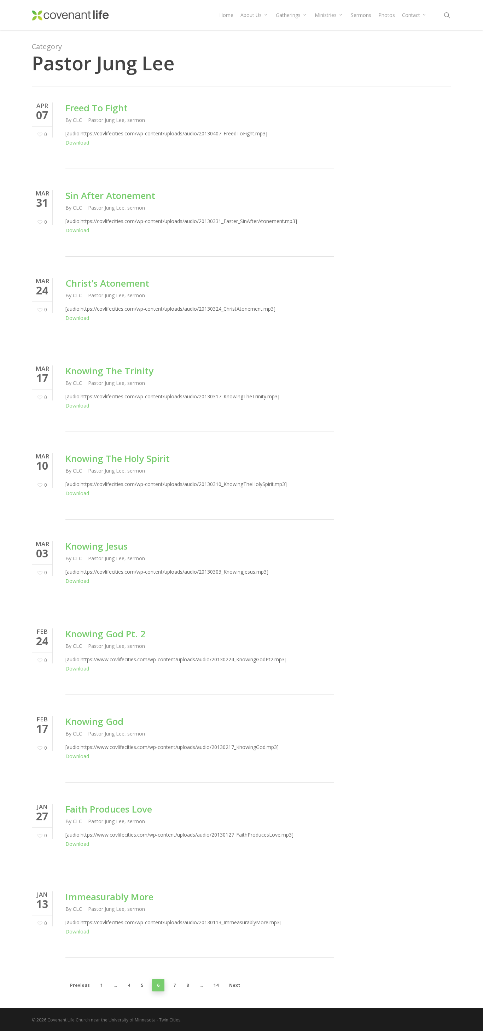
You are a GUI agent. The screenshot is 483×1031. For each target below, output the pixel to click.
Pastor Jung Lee (106, 120)
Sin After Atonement (110, 195)
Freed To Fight (96, 107)
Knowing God (94, 721)
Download (77, 142)
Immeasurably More (109, 896)
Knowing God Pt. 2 (105, 633)
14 (216, 985)
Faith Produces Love (108, 809)
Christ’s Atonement (107, 283)
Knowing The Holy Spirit (117, 458)
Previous (80, 985)
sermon (136, 120)
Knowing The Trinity (109, 370)
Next (234, 985)
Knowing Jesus (96, 546)
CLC (77, 120)
